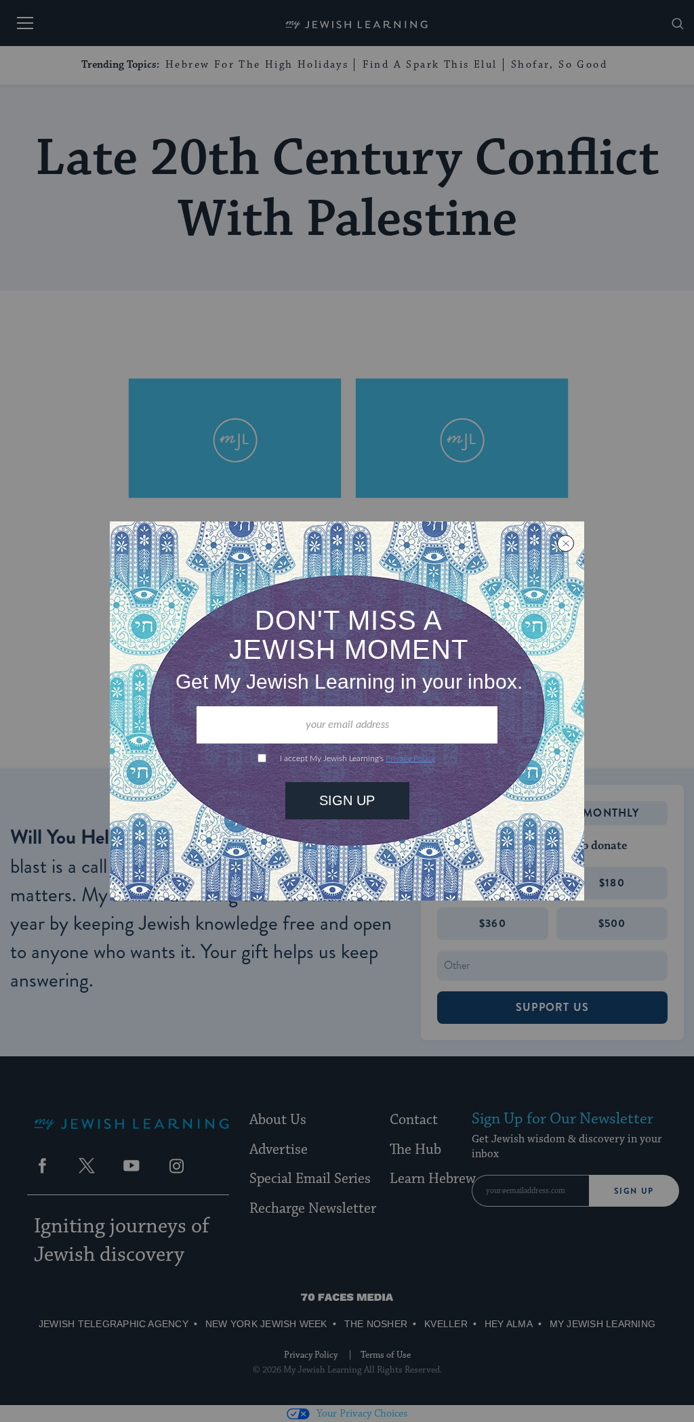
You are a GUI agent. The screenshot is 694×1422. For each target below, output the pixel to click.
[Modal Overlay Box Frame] (347, 711)
